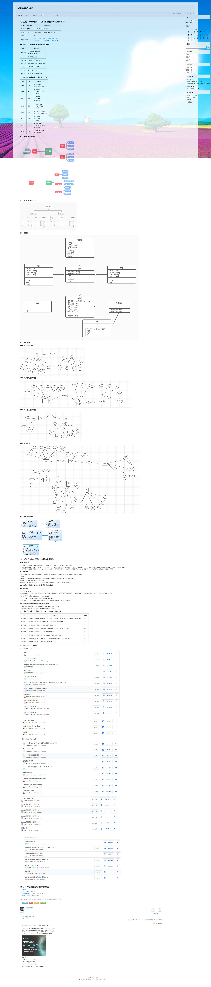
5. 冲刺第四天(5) (189, 103)
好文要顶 (25, 903)
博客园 (20, 15)
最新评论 (188, 59)
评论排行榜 (190, 92)
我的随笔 (188, 54)
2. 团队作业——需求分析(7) (192, 97)
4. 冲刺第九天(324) (190, 86)
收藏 (160, 919)
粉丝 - (26, 909)
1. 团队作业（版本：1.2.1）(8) (192, 95)
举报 (163, 919)
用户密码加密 (54, 40)
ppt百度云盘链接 (26, 891)
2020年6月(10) (189, 67)
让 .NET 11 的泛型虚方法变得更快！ (30, 959)
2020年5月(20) (189, 69)
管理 (57, 15)
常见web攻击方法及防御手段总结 (42, 40)
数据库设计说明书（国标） (53, 39)
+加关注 (21, 912)
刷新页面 (155, 923)
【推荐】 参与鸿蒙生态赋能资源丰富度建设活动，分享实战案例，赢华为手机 (38, 928)
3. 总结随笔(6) (189, 99)
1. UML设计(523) (189, 79)
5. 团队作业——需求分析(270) (192, 88)
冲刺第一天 (27, 918)
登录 (40, 925)
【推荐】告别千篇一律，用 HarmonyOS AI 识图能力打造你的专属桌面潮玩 (38, 932)
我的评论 (188, 56)
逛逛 (44, 925)
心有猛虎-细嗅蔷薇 (25, 7)
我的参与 (188, 57)
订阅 (49, 15)
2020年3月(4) (189, 72)
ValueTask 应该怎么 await (28, 963)
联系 (42, 15)
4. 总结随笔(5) (189, 101)
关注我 (30, 903)
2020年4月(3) (189, 70)
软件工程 (47, 25)
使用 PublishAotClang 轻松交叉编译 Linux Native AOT (34, 966)
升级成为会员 (156, 913)
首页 (27, 15)
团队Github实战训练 (29, 916)
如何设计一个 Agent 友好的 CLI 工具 (30, 964)
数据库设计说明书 (26, 895)
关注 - (29, 909)
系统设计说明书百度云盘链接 (29, 893)
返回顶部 (160, 923)
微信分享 (43, 903)
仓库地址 (24, 890)
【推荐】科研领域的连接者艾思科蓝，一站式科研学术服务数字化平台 (37, 933)
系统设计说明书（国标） (40, 39)
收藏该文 (37, 903)
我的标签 (188, 60)
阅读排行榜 (190, 76)
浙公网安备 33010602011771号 (88, 979)
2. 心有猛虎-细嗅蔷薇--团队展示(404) (194, 81)
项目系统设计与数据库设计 (41, 29)
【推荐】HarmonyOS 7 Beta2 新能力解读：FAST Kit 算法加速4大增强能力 (38, 930)
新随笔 (35, 15)
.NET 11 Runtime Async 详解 (28, 961)
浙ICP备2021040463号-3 (101, 979)
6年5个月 (191, 22)
